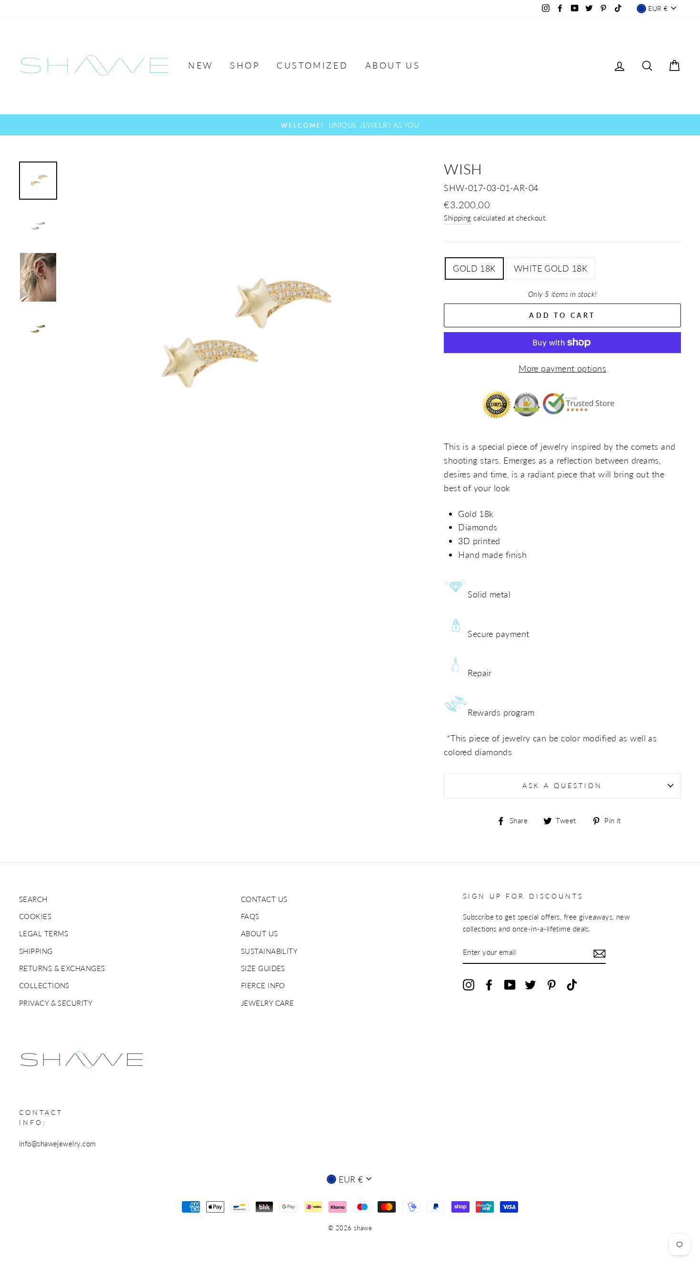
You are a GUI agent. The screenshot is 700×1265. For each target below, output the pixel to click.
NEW (200, 65)
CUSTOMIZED (312, 65)
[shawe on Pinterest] (551, 984)
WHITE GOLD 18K (550, 268)
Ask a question (562, 785)
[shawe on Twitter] (530, 984)
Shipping (457, 217)
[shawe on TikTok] (572, 984)
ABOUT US (392, 65)
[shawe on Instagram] (468, 984)
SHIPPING (36, 951)
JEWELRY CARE (267, 1003)
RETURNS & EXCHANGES (62, 968)
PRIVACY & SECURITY (55, 1003)
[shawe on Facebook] (489, 984)
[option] (350, 125)
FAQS (250, 916)
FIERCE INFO (263, 985)
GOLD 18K (474, 268)
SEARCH (33, 899)
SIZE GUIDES (263, 968)
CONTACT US (264, 899)
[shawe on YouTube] (510, 984)
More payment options (562, 368)
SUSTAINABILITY (269, 951)
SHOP (245, 65)
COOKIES (35, 916)
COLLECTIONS (44, 985)
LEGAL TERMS (44, 933)
